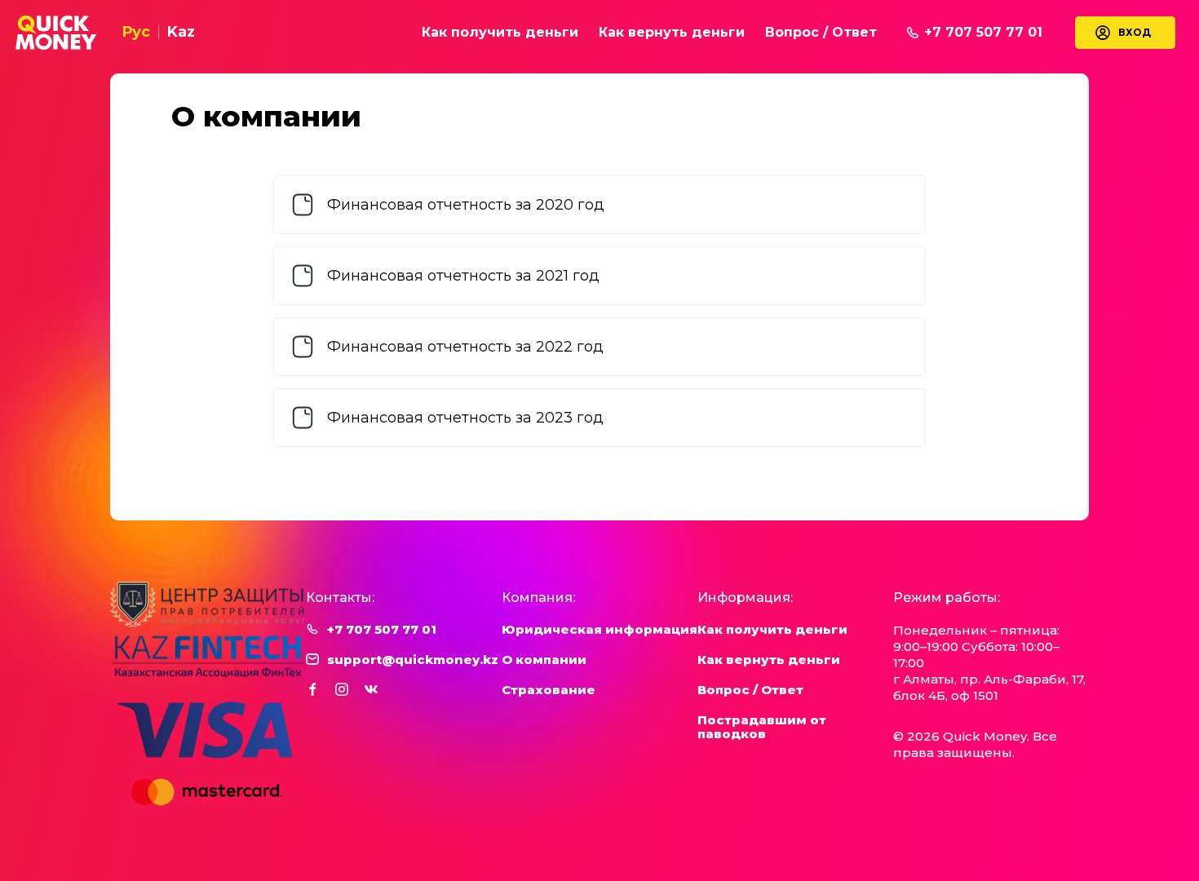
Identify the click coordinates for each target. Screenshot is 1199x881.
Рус (136, 32)
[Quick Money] (56, 32)
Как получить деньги (500, 32)
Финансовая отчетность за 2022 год (465, 347)
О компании (544, 659)
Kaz (181, 32)
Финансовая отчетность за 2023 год (465, 418)
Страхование (548, 690)
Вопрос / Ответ (821, 32)
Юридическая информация (599, 629)
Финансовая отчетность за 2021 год (463, 276)
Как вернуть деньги (672, 32)
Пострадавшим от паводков (761, 727)
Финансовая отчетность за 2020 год (465, 205)
